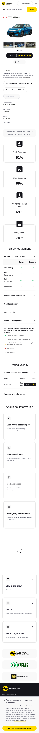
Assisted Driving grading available (17, 83)
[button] (8, 45)
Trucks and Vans (25, 3)
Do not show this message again (19, 728)
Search (31, 9)
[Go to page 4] (21, 50)
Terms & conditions (20, 720)
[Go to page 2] (18, 50)
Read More (26, 77)
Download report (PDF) (14, 90)
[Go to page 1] (17, 50)
